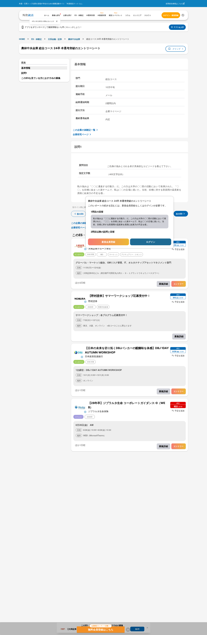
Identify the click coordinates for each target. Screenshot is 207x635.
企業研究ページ (81, 134)
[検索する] (183, 15)
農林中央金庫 (74, 39)
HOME (22, 39)
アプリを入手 (179, 27)
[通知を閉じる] (56, 21)
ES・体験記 (36, 39)
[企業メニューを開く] (80, 245)
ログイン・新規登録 (170, 15)
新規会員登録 (108, 242)
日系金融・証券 (55, 39)
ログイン (150, 242)
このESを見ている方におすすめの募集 (40, 78)
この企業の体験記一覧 (84, 129)
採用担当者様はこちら (174, 3)
